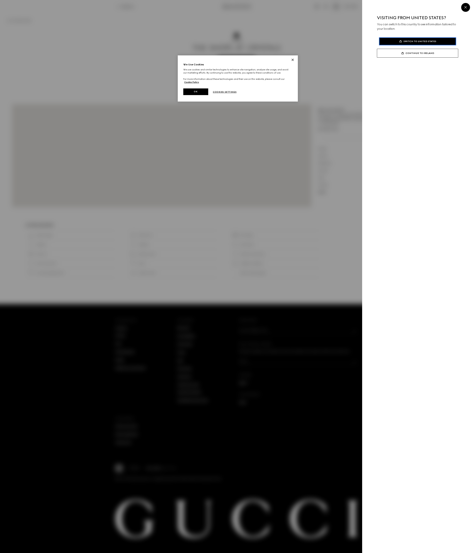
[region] (238, 78)
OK (196, 91)
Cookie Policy (191, 82)
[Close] (465, 7)
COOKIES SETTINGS (224, 92)
